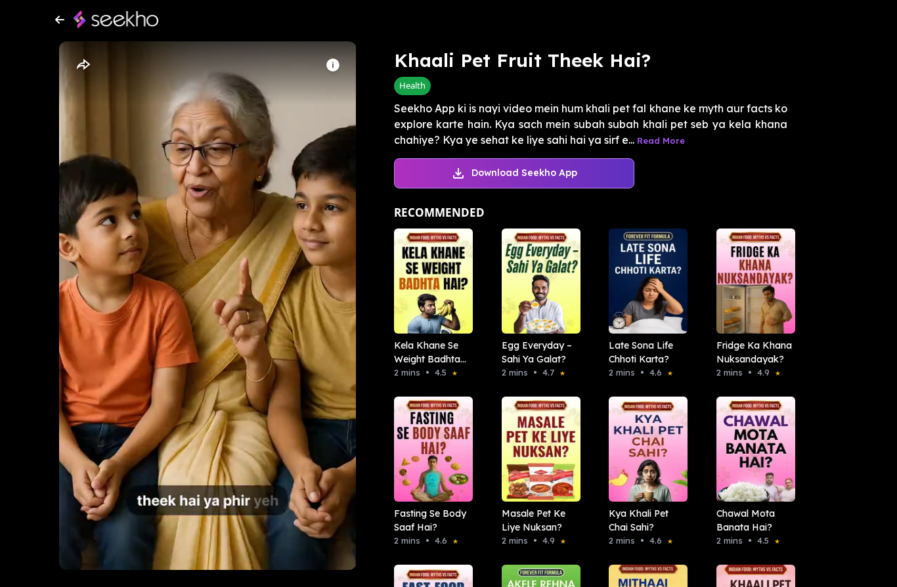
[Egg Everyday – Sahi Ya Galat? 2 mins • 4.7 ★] (537, 281)
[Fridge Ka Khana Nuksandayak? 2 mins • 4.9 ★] (751, 281)
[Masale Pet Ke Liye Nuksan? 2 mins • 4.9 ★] (537, 449)
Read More (661, 140)
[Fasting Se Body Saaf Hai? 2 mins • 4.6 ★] (429, 449)
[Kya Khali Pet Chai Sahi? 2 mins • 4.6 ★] (644, 449)
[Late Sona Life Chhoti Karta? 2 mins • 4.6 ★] (644, 281)
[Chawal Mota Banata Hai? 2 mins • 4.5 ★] (751, 449)
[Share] (83, 65)
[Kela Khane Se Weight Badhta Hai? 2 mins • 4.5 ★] (429, 281)
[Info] (333, 65)
